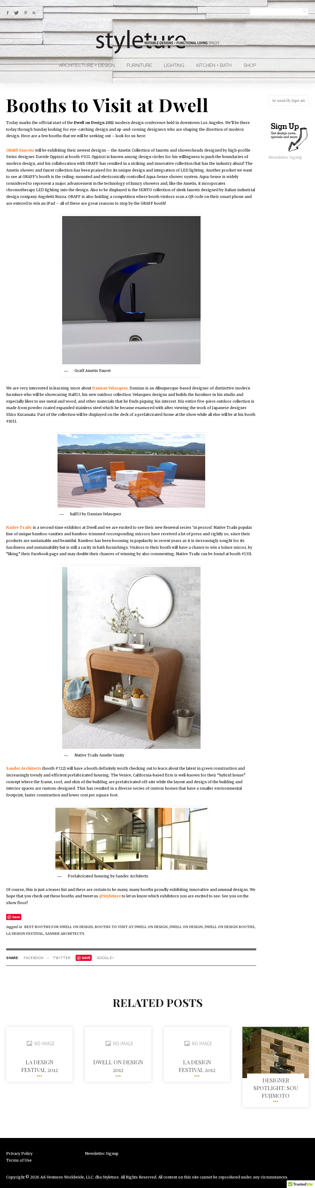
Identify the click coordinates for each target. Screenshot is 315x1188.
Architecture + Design (87, 65)
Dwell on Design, (187, 927)
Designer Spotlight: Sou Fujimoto (275, 1088)
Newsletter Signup (285, 157)
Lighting (174, 65)
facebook (34, 958)
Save (16, 917)
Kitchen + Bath (214, 65)
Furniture (139, 65)
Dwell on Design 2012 (118, 1066)
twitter (61, 958)
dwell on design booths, (230, 927)
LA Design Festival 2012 (39, 1066)
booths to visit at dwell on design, (132, 927)
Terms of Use (19, 1160)
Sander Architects (64, 933)
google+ (105, 958)
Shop (250, 65)
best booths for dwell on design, (59, 927)
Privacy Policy (19, 1153)
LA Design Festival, (25, 933)
